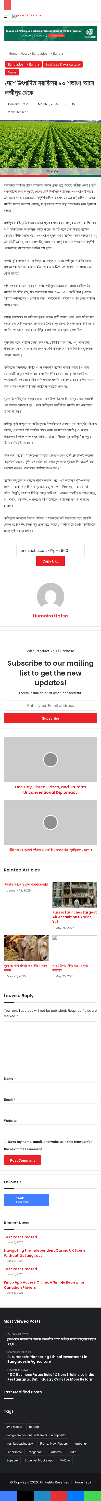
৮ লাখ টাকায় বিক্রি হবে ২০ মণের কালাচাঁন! (70, 968)
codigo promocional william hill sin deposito (35, 1435)
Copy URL (50, 561)
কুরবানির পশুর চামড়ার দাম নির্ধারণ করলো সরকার (26, 968)
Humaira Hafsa (18, 104)
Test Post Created (20, 1237)
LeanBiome (14, 1452)
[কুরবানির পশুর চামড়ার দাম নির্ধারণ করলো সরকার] (26, 948)
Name (10, 1078)
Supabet (12, 1460)
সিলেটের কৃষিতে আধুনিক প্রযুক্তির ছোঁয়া (26, 884)
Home (13, 53)
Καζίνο (65, 1460)
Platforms (55, 1452)
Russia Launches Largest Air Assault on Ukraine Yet (74, 917)
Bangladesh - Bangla (47, 53)
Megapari (35, 1452)
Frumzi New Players (54, 1443)
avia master (14, 1427)
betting (34, 1427)
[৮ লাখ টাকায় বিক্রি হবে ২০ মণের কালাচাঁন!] (74, 948)
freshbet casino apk (19, 1443)
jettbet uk (81, 1443)
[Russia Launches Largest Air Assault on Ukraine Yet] (74, 895)
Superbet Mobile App (39, 1460)
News (24, 53)
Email (9, 1100)
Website (10, 1121)
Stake (72, 1452)
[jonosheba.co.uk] (26, 16)
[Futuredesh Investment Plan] (50, 33)
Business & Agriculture (62, 64)
